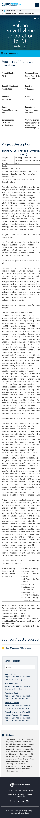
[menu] (37, 5)
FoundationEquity (12, 693)
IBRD (10, 790)
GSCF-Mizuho (10, 674)
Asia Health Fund (11, 683)
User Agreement (20, 810)
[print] (34, 18)
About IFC (11, 794)
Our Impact (20, 794)
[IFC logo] (11, 4)
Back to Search (20, 46)
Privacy (30, 810)
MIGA (25, 790)
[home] (2, 11)
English (19, 796)
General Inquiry (25, 813)
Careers (29, 794)
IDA (15, 790)
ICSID (31, 790)
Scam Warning (14, 813)
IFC (20, 790)
